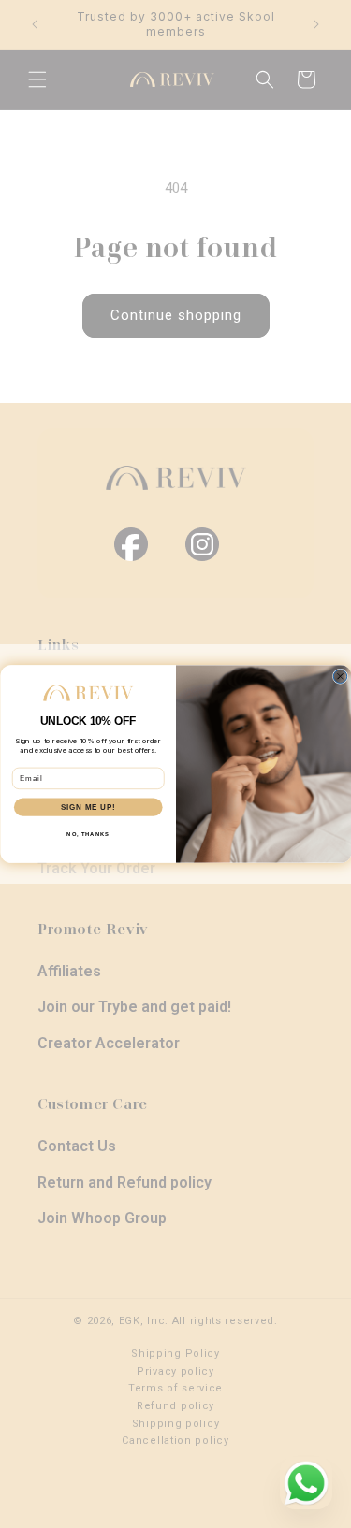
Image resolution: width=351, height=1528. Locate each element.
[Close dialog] (339, 676)
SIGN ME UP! (88, 807)
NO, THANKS (88, 834)
